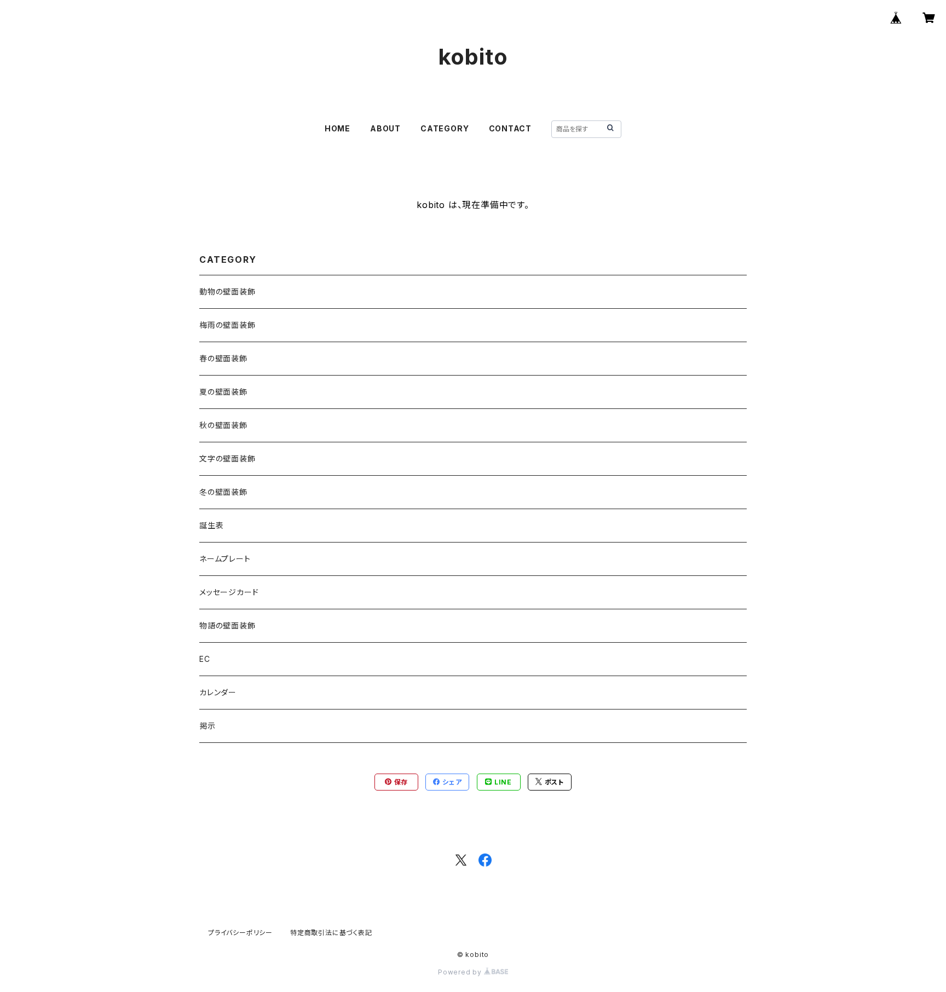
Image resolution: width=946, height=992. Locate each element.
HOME (337, 128)
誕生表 (211, 525)
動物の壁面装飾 (227, 291)
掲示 (207, 725)
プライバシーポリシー (240, 932)
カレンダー (217, 692)
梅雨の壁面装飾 (227, 325)
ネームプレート (225, 558)
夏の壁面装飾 (223, 391)
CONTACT (510, 128)
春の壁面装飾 (223, 358)
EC (204, 659)
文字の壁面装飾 (227, 458)
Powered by (461, 972)
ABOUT (385, 128)
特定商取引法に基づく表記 (331, 932)
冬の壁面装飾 (223, 492)
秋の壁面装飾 (223, 425)
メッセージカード (228, 592)
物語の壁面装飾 (227, 625)
